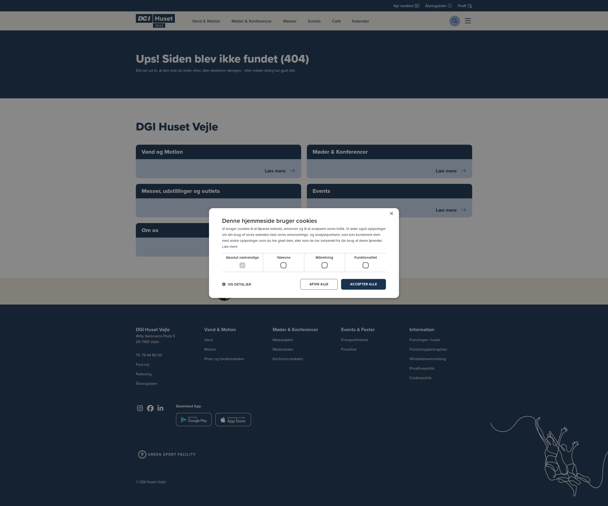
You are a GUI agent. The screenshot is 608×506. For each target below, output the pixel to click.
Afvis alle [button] (318, 284)
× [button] (391, 213)
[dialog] (304, 253)
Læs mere (230, 246)
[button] (236, 284)
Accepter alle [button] (363, 284)
